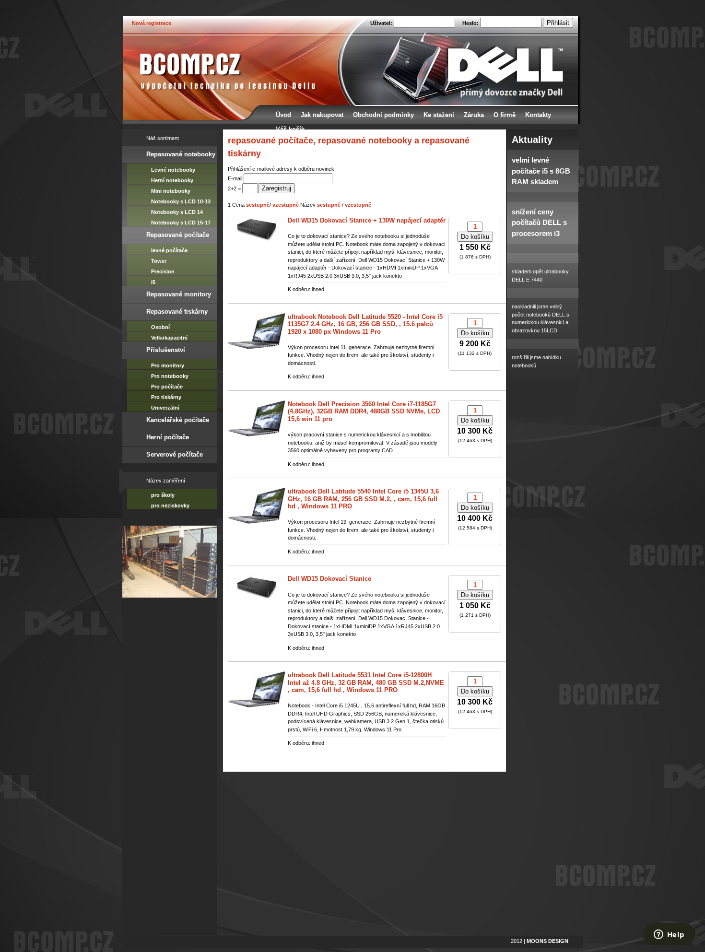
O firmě (505, 114)
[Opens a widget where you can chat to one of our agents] (669, 935)
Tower (158, 261)
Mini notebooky (170, 191)
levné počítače (169, 250)
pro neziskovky (170, 505)
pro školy (163, 495)
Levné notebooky (173, 170)
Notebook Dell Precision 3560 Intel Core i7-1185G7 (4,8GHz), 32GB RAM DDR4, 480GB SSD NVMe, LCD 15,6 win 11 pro (364, 411)
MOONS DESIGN (547, 941)
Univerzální (165, 408)
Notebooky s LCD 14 (177, 212)
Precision (163, 271)
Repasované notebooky (180, 154)
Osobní (160, 327)
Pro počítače (167, 386)
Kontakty (538, 114)
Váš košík (290, 129)
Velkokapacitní (169, 338)
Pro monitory (167, 365)
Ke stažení (438, 114)
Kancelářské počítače (177, 419)
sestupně (258, 205)
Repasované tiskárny (177, 311)
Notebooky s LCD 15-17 (181, 222)
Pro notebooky (169, 376)
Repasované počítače (177, 234)
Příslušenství (165, 349)
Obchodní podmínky (383, 114)
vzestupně (285, 205)
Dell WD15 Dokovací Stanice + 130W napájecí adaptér (367, 220)
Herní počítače (167, 437)
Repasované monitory (178, 294)
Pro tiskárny (166, 397)
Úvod (283, 114)
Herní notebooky (172, 180)
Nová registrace (151, 23)
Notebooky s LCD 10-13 (181, 201)
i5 (153, 282)
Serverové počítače (174, 454)
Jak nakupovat (322, 114)
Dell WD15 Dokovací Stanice (329, 578)
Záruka (474, 114)
